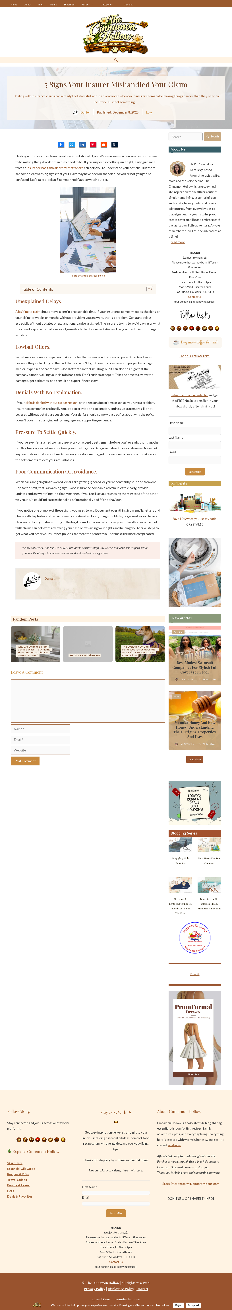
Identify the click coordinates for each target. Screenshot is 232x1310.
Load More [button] (195, 759)
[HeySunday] (195, 605)
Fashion (178, 632)
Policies (86, 4)
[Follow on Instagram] (173, 328)
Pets (10, 1191)
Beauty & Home (18, 1185)
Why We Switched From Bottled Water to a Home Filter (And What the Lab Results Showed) (34, 651)
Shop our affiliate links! (194, 356)
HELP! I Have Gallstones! (85, 655)
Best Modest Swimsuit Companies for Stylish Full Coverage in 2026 (194, 667)
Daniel (85, 112)
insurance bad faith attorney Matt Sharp (55, 168)
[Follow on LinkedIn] (211, 328)
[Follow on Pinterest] (185, 328)
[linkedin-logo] (82, 144)
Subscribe (69, 4)
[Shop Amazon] (217, 328)
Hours (53, 4)
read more (178, 242)
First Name (176, 423)
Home (14, 4)
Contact (128, 4)
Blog (40, 4)
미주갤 (195, 974)
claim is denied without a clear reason (51, 403)
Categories (107, 4)
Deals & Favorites (19, 1196)
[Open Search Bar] (116, 60)
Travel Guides (17, 1180)
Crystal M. (189, 679)
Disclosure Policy (121, 1289)
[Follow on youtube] (192, 328)
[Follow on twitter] (204, 328)
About (27, 4)
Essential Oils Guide (21, 1169)
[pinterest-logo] (93, 144)
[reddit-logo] (104, 144)
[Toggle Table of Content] (148, 289)
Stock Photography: (190, 1184)
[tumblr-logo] (114, 144)
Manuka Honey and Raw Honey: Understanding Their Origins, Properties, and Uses (195, 729)
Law (149, 112)
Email (172, 452)
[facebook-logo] (61, 144)
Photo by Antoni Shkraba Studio (88, 275)
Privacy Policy (94, 1289)
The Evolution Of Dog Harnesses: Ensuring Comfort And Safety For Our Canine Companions (140, 651)
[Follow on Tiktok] (179, 328)
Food (176, 696)
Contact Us (195, 296)
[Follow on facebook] (198, 328)
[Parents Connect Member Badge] (195, 952)
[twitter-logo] (72, 144)
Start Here (14, 1163)
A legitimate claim (27, 312)
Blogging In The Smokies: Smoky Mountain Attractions (209, 903)
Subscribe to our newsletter (189, 395)
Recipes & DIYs (18, 1174)
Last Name (176, 437)
